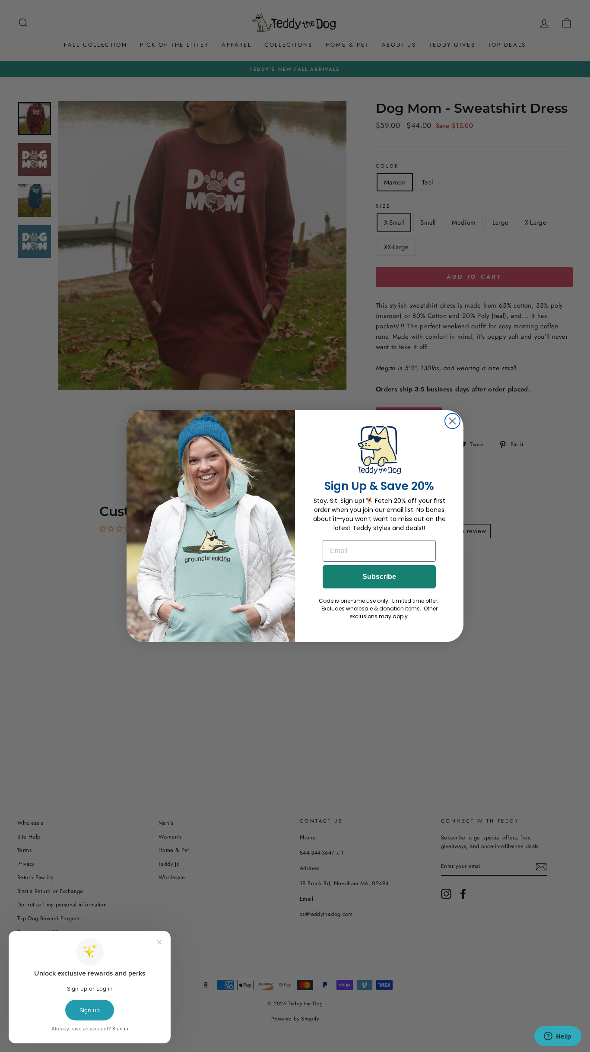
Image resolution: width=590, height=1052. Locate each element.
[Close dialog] (452, 421)
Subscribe (379, 576)
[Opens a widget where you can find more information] (557, 1037)
